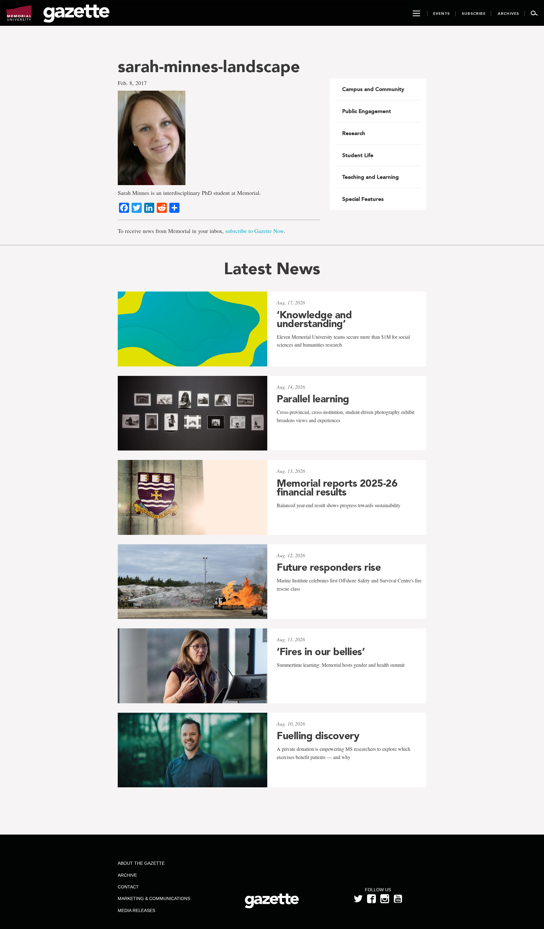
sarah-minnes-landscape (209, 66)
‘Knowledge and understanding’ (314, 319)
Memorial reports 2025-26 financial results (337, 487)
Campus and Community (373, 89)
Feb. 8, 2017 (132, 83)
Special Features (363, 199)
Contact (128, 886)
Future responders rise (329, 567)
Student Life (357, 155)
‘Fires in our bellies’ (321, 651)
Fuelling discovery (318, 735)
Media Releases (136, 910)
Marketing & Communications (154, 898)
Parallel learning (313, 398)
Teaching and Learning (370, 177)
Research (353, 133)
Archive (127, 875)
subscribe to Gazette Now (254, 231)
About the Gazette (141, 863)
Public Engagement (366, 111)
